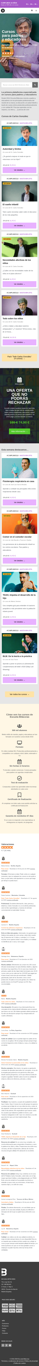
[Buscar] (35, 85)
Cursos (4, 1328)
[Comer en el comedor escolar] (19, 524)
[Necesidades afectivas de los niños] (19, 247)
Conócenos (5, 1323)
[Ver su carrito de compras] (32, 11)
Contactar (5, 1333)
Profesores (5, 1326)
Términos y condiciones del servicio (12, 1361)
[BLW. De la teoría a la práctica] (19, 643)
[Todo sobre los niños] (19, 305)
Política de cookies (20, 1363)
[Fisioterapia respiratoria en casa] (19, 468)
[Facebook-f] (6, 1345)
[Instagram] (2, 1345)
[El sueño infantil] (19, 191)
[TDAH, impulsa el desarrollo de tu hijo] (19, 582)
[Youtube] (9, 1345)
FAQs (3, 1331)
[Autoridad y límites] (19, 136)
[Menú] (36, 11)
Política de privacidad (31, 1361)
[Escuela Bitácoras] (3, 11)
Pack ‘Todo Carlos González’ (10, 898)
